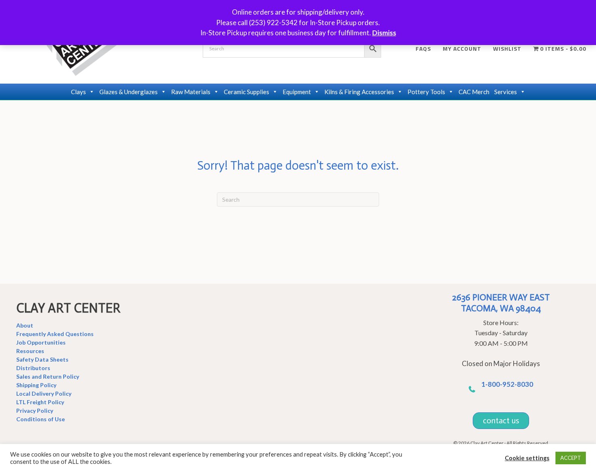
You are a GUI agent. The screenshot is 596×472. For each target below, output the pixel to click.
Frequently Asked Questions (55, 333)
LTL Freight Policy (40, 402)
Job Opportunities (41, 342)
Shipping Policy (36, 384)
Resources (30, 350)
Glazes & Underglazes (128, 91)
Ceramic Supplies (246, 91)
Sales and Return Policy (47, 376)
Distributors (33, 367)
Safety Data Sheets (42, 359)
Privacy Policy (34, 410)
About (24, 325)
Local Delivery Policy (43, 393)
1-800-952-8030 (507, 384)
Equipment (297, 91)
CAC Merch (474, 91)
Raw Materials (190, 91)
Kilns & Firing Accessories (359, 91)
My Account (462, 48)
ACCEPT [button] (570, 458)
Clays (78, 91)
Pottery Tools (426, 91)
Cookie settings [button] (527, 458)
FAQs (423, 48)
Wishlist (507, 48)
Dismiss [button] (384, 32)
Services (505, 91)
